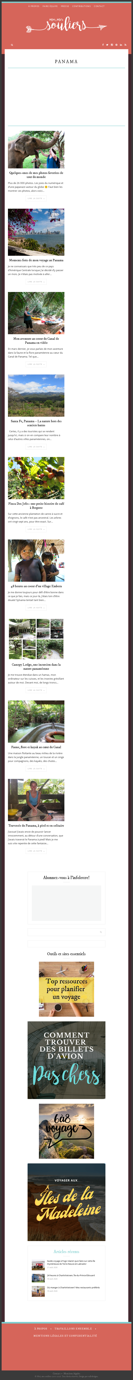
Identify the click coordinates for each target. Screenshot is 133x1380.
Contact (57, 1373)
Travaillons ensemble (73, 1328)
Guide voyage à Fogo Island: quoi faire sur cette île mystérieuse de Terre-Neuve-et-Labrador (71, 1262)
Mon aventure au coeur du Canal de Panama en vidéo (36, 341)
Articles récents (66, 1251)
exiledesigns (93, 1376)
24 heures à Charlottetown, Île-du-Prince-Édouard (71, 1275)
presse (65, 6)
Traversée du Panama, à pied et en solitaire (36, 826)
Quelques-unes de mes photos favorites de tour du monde (36, 175)
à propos (34, 6)
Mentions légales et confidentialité (65, 1335)
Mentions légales (71, 1373)
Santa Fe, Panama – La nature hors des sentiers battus (36, 423)
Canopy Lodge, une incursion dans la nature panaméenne (36, 667)
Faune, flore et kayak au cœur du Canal (36, 747)
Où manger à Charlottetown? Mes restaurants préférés (73, 1287)
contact (99, 6)
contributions (81, 6)
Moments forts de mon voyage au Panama (36, 260)
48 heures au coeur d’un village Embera (36, 586)
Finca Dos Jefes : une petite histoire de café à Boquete (36, 506)
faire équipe (50, 6)
